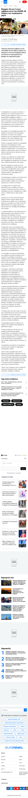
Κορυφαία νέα (7, 578)
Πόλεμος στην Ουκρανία (9, 726)
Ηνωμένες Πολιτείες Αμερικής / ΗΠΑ (14, 740)
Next (2, 762)
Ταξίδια (3, 765)
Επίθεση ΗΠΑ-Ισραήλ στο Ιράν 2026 (14, 723)
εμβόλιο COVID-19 (8, 404)
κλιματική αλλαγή (8, 733)
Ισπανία (23, 726)
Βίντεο (2, 769)
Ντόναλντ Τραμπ (10, 737)
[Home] (1, 5)
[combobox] (14, 709)
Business (3, 759)
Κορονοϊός (6, 400)
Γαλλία (22, 730)
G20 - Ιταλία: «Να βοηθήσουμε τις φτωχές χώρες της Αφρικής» (11, 382)
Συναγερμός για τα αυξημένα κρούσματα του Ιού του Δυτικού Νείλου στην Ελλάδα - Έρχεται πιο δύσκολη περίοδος (12, 394)
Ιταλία (14, 730)
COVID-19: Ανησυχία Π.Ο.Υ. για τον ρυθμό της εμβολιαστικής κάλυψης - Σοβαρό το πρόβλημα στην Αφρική (11, 388)
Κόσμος (10, 5)
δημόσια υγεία (16, 400)
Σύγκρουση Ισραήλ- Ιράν (14, 719)
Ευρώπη (3, 756)
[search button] (25, 709)
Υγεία (20, 737)
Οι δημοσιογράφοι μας (6, 772)
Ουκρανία (6, 730)
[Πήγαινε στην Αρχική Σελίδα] (5, 2)
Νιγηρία (15, 5)
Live (25, 1)
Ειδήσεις (5, 5)
